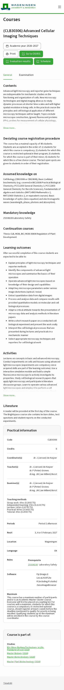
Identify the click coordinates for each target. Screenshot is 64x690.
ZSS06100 (33, 564)
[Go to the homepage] (25, 7)
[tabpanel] (32, 377)
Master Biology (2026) (17, 653)
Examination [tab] (26, 75)
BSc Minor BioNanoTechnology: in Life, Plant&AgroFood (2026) (25, 648)
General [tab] (7, 75)
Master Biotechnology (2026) (21, 657)
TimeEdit (7, 683)
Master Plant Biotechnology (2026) (24, 662)
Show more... (9, 128)
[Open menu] (59, 7)
